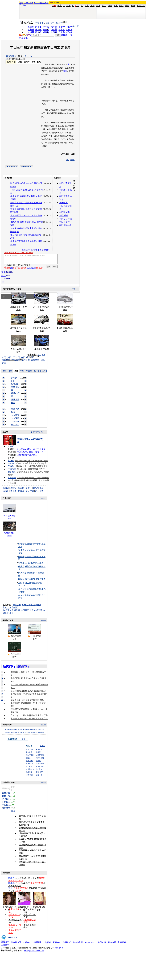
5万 (39, 354)
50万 (23, 357)
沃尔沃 (10, 610)
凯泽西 (15, 607)
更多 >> (75, 289)
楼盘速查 (8, 729)
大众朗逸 (15, 415)
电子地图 (27, 729)
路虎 (5, 610)
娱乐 (68, 6)
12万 (4, 357)
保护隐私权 (78, 942)
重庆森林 (22, 550)
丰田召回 (25, 610)
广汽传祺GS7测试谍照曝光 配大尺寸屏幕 (29, 715)
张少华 (21, 566)
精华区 (8, 275)
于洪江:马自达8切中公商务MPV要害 (31, 460)
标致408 (14, 384)
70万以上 (29, 357)
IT (82, 6)
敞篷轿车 (35, 360)
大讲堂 (11, 446)
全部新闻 (122, 942)
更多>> (64, 22)
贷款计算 (41, 729)
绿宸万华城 (40, 755)
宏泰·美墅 (29, 761)
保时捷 (17, 610)
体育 (59, 6)
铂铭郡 (38, 761)
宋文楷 (21, 544)
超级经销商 (38, 488)
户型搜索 (21, 729)
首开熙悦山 (30, 769)
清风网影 (22, 573)
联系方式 (67, 942)
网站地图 (112, 942)
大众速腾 (15, 418)
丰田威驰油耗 (65, 225)
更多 (13, 811)
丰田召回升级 (65, 219)
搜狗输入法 (16, 942)
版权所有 (59, 948)
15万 (9, 357)
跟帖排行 (23, 666)
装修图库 (41, 732)
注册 (11, 268)
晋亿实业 (6, 793)
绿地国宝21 (30, 749)
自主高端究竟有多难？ (35, 579)
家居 (98, 6)
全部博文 (5, 945)
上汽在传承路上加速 (34, 563)
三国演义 (19, 891)
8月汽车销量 (31, 480)
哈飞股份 (6, 799)
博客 (127, 6)
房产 (92, 6)
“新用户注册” (31, 268)
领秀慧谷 (39, 749)
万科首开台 (40, 766)
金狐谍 (21, 491)
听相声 (11, 878)
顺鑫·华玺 (39, 772)
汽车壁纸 (23, 38)
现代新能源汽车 (25, 589)
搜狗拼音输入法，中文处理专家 (18, 253)
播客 (116, 6)
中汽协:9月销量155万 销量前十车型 (33, 477)
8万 (43, 354)
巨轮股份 (6, 802)
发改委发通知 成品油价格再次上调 (32, 466)
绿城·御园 (29, 775)
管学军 (21, 563)
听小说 (11, 883)
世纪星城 (39, 769)
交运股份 (6, 805)
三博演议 (12, 469)
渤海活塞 (6, 808)
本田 (24, 605)
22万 (13, 357)
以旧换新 (9, 613)
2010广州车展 (35, 432)
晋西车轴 (6, 796)
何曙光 (21, 556)
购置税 (64, 35)
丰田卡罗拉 (64, 222)
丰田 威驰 (63, 215)
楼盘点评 (34, 729)
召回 (65, 71)
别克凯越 (15, 424)
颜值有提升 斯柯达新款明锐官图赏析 (27, 700)
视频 (110, 6)
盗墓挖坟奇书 (36, 883)
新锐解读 (33, 888)
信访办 (6, 491)
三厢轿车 (16, 360)
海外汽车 (50, 23)
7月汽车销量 (43, 480)
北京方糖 (29, 752)
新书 (10, 888)
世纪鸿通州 (40, 763)
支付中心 (27, 942)
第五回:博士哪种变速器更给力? (31, 469)
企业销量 (12, 483)
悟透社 (29, 488)
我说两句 (141, 6)
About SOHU (90, 942)
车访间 (11, 460)
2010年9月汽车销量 (16, 480)
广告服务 (47, 942)
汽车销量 (12, 477)
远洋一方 (39, 775)
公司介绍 (102, 942)
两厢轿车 (6, 360)
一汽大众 (17, 605)
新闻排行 (9, 666)
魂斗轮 (13, 491)
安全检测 (30, 491)
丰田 (69, 64)
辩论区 (8, 278)
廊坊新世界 (30, 763)
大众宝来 (15, 421)
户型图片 (27, 732)
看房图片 (21, 732)
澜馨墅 (38, 752)
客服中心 (57, 942)
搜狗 (24, 5)
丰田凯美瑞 (64, 212)
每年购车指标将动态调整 (29, 595)
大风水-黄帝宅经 (20, 888)
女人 (104, 6)
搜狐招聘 (37, 942)
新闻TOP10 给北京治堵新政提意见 (31, 463)
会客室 (11, 463)
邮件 (121, 6)
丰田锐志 (63, 203)
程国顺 (21, 579)
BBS (133, 6)
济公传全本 (33, 878)
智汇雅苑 (29, 766)
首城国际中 (30, 772)
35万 (18, 357)
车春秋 (11, 466)
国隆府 (28, 758)
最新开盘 (14, 729)
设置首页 (5, 942)
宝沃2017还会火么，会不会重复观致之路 (29, 718)
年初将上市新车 (41, 349)
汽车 (87, 6)
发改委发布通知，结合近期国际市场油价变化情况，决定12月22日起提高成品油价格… (31, 452)
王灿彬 (21, 583)
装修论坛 (34, 732)
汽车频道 (39, 23)
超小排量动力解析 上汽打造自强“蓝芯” (28, 691)
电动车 (8, 607)
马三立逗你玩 (21, 878)
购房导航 (14, 732)
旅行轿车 (25, 360)
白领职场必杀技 (22, 883)
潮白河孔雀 (30, 755)
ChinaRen (28, 3)
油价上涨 (30, 605)
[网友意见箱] (9, 940)
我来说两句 (11, 56)
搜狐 (21, 3)
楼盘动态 (8, 732)
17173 (37, 3)
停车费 (39, 610)
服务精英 (12, 472)
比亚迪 (33, 610)
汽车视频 (39, 491)
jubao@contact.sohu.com (34, 950)
